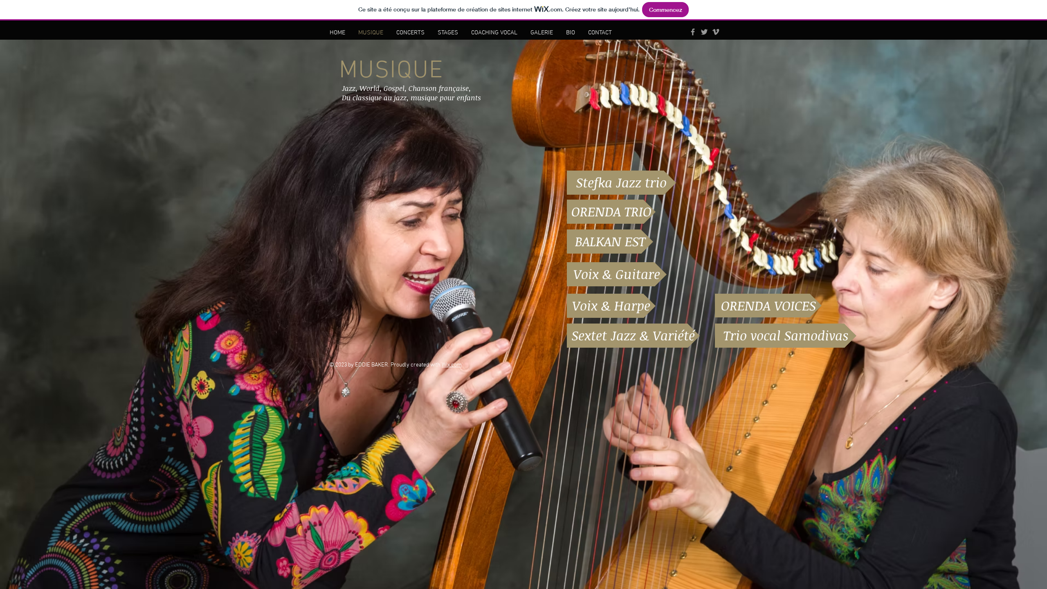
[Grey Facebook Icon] (692, 31)
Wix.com (452, 365)
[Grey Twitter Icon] (704, 31)
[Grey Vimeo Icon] (715, 31)
